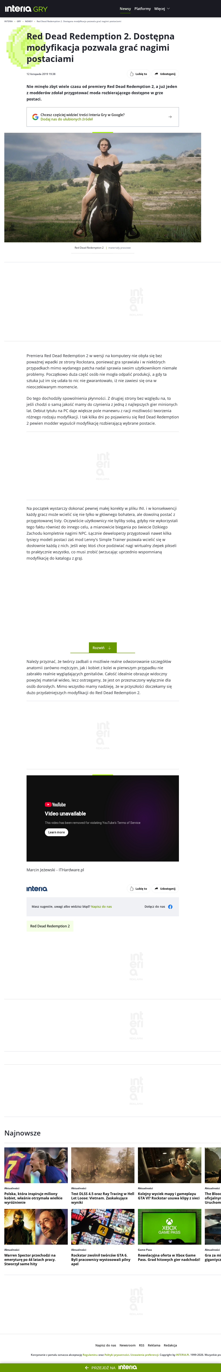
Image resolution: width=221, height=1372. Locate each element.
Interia (8, 21)
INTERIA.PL (183, 1355)
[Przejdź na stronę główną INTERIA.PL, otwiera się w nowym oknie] (18, 8)
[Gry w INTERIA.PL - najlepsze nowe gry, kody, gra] (40, 8)
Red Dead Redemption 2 (50, 926)
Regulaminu (90, 1355)
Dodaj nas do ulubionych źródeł (83, 119)
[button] (125, 8)
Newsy (29, 21)
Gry (19, 21)
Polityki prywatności (116, 1355)
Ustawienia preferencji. (144, 1354)
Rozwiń (98, 647)
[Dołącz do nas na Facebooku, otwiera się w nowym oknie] (170, 906)
